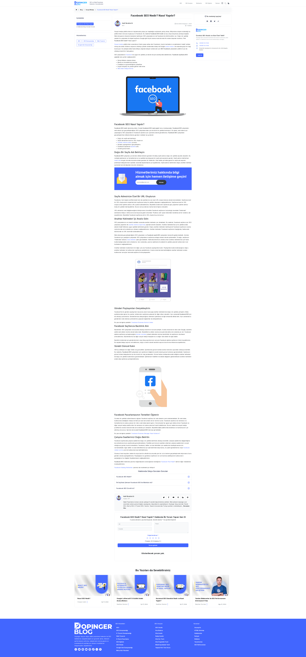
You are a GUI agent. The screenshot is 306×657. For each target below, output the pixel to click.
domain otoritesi (141, 334)
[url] (188, 497)
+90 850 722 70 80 (204, 43)
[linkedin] (183, 497)
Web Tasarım (101, 41)
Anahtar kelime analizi (124, 142)
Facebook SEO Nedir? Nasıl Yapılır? (107, 9)
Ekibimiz (197, 639)
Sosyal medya (118, 44)
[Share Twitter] (215, 21)
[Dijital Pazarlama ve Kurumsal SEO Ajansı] (76, 9)
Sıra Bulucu (159, 630)
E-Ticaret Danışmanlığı (123, 633)
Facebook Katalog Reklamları (123, 467)
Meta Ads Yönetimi (122, 650)
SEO (181, 3)
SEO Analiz (159, 627)
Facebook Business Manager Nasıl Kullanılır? (145, 433)
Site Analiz (158, 633)
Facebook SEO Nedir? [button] (124, 477)
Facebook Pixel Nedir (168, 461)
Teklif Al (199, 55)
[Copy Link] (218, 21)
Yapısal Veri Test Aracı (162, 647)
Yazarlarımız (198, 642)
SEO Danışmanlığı (89, 41)
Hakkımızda (198, 633)
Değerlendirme (152, 535)
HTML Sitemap (199, 630)
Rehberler (199, 3)
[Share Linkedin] (211, 21)
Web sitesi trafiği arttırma (125, 68)
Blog (81, 9)
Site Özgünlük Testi (161, 642)
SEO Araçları (189, 3)
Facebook (129, 54)
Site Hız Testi (159, 639)
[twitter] (164, 497)
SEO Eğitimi (208, 3)
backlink (133, 146)
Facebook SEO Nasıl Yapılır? (85, 24)
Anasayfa (197, 627)
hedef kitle (117, 160)
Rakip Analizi (159, 636)
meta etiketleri (131, 239)
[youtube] (173, 497)
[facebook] (169, 497)
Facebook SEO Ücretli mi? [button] (125, 488)
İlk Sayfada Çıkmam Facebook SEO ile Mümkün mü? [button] (134, 482)
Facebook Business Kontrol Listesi (142, 322)
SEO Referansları (200, 645)
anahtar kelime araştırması (137, 224)
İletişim (217, 3)
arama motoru (169, 46)
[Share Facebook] (207, 21)
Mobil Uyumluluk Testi (162, 645)
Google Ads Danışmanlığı (85, 45)
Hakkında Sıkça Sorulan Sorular (86, 26)
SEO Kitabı (119, 645)
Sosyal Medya (90, 9)
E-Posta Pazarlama (122, 639)
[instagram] (178, 497)
